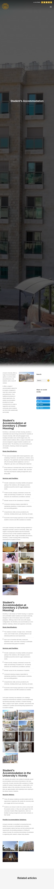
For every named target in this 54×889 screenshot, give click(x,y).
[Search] (48, 381)
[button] (51, 7)
